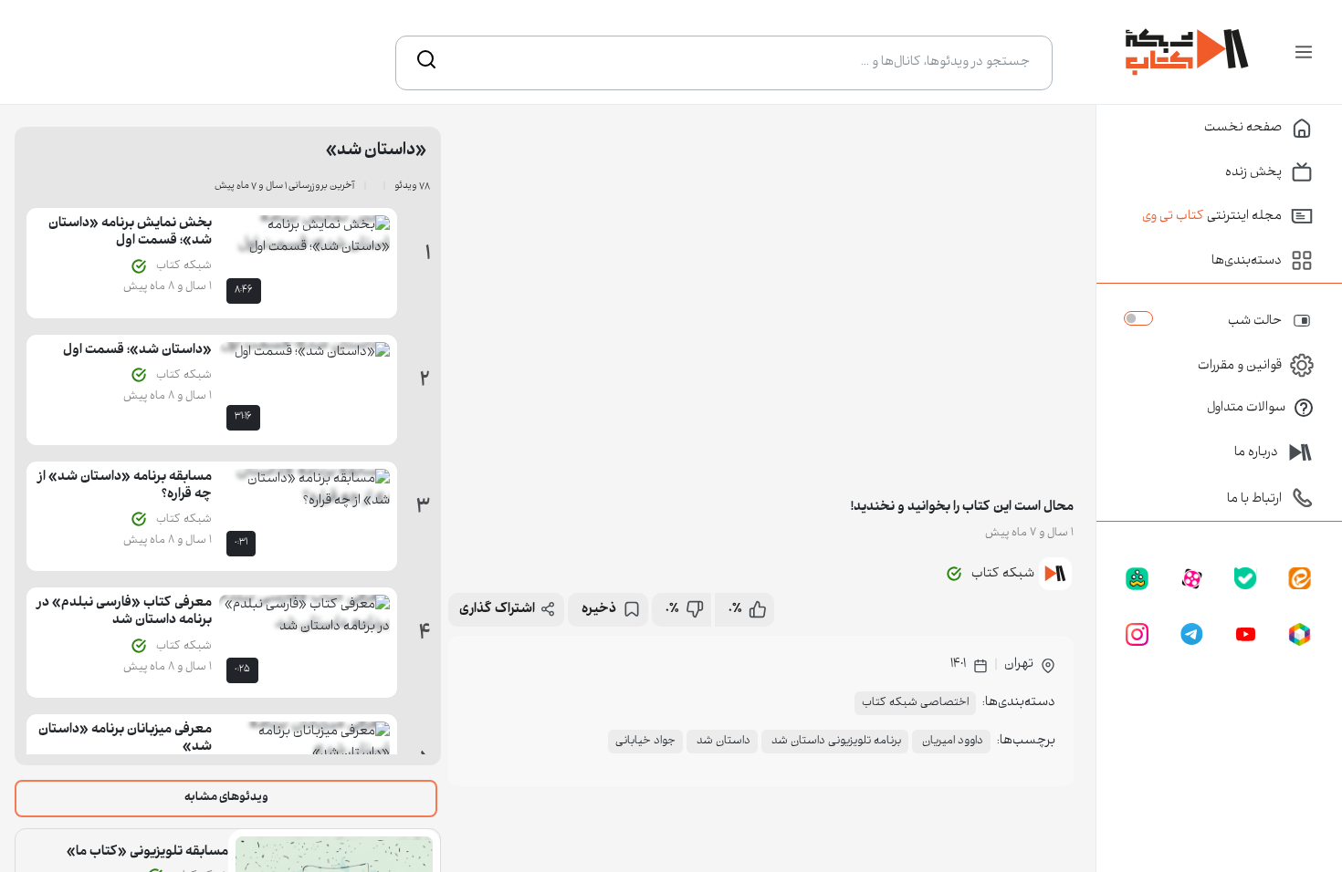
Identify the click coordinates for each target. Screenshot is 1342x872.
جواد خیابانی (645, 741)
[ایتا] (1299, 580)
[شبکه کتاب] (1187, 52)
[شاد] (1137, 580)
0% (735, 609)
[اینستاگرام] (1137, 636)
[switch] (1138, 318)
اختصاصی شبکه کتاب (915, 703)
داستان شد (722, 741)
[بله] (1245, 580)
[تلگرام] (1191, 636)
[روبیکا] (1299, 636)
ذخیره (599, 609)
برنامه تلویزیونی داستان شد (835, 741)
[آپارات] (1191, 580)
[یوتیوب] (1245, 636)
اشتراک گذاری (497, 609)
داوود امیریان (951, 741)
